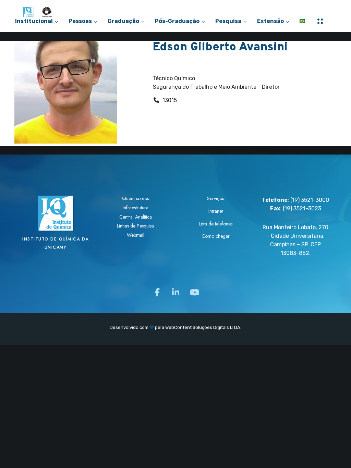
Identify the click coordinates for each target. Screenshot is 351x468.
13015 (169, 100)
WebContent (178, 327)
